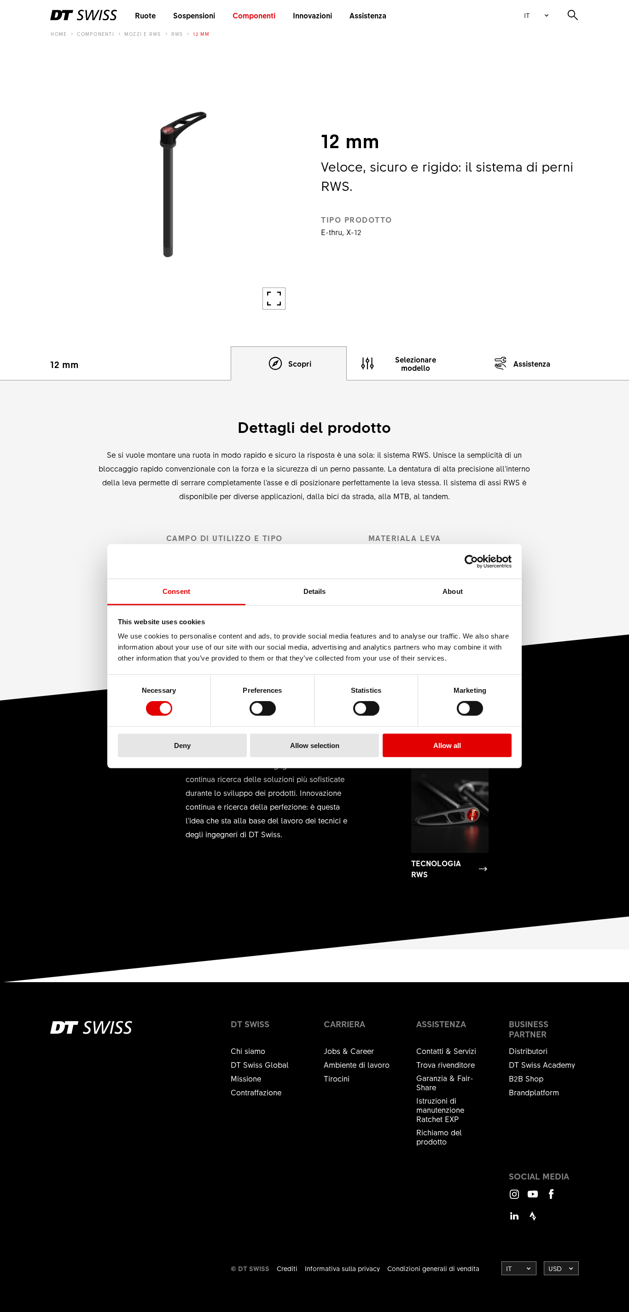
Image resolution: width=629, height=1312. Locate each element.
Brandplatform (534, 1092)
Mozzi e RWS (142, 34)
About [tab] (453, 591)
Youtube (532, 1198)
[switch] (263, 708)
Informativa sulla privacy (342, 1268)
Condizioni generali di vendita (433, 1268)
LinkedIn (514, 1220)
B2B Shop (526, 1078)
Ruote (145, 15)
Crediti (287, 1268)
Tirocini (336, 1078)
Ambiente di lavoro (357, 1064)
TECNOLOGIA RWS (436, 868)
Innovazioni (312, 15)
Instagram (514, 1198)
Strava (532, 1220)
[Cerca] (573, 15)
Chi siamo (248, 1051)
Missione (246, 1078)
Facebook (551, 1198)
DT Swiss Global (260, 1064)
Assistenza (367, 15)
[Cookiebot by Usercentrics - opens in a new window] (471, 561)
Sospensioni (194, 15)
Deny (182, 745)
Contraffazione (256, 1092)
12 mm (201, 34)
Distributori (528, 1051)
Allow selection (314, 745)
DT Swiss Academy (542, 1064)
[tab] (289, 363)
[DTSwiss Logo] (83, 15)
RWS (177, 34)
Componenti (254, 15)
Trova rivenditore (445, 1064)
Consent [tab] (176, 591)
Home (59, 34)
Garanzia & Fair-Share (444, 1082)
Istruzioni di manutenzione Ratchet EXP (440, 1109)
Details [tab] (314, 591)
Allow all (447, 745)
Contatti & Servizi (446, 1051)
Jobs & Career (349, 1051)
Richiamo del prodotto (439, 1136)
